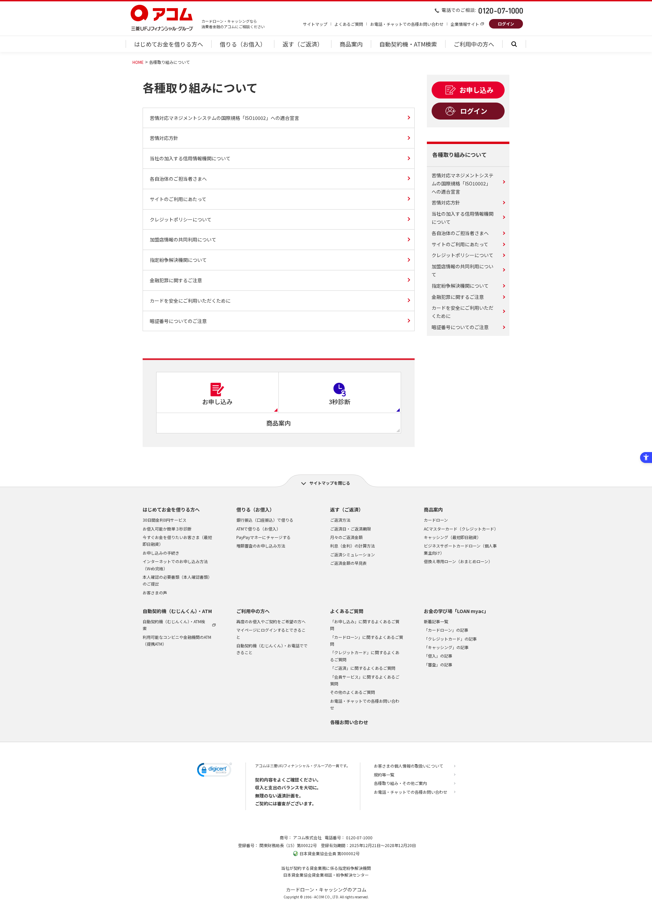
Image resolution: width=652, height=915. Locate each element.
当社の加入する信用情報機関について (190, 158)
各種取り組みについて (459, 154)
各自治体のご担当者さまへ (178, 178)
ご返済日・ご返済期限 (350, 529)
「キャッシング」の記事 (446, 647)
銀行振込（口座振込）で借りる (264, 520)
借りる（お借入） (255, 509)
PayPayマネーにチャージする (263, 537)
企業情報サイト (465, 24)
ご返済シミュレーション (352, 554)
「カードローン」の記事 (446, 630)
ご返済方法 (340, 520)
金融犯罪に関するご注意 (176, 280)
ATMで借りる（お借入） (258, 529)
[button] (214, 770)
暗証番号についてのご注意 (178, 321)
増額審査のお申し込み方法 (260, 546)
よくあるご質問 (348, 24)
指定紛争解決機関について (178, 259)
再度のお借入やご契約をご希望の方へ (271, 621)
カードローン (436, 520)
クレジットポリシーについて (181, 219)
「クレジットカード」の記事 (450, 639)
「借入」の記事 (438, 656)
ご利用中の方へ (253, 611)
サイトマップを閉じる (329, 483)
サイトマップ (315, 24)
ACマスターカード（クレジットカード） (461, 529)
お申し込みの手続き (161, 553)
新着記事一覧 (436, 621)
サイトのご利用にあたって (178, 199)
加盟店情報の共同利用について (183, 239)
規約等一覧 (384, 774)
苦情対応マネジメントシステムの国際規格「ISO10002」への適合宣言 (224, 117)
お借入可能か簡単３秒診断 (167, 529)
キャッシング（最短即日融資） (452, 537)
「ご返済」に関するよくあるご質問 (362, 668)
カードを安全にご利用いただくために (190, 300)
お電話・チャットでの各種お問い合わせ (406, 24)
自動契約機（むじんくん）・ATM (177, 611)
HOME (138, 62)
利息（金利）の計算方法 (352, 546)
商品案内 (433, 509)
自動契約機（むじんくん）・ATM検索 (174, 624)
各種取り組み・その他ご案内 (400, 783)
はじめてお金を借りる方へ (171, 509)
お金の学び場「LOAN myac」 (456, 611)
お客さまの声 (155, 592)
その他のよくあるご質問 (352, 692)
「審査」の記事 (438, 664)
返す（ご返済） (346, 509)
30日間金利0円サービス (164, 520)
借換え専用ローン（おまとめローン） (458, 561)
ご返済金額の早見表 (348, 563)
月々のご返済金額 (346, 537)
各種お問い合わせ (349, 722)
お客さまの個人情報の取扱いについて (408, 766)
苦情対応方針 (164, 137)
